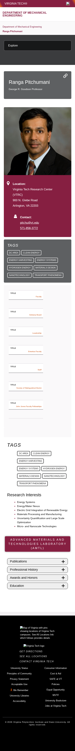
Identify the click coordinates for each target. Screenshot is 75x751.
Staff (40, 370)
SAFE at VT (56, 679)
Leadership (37, 333)
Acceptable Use (19, 684)
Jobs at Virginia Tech (55, 706)
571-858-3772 (29, 228)
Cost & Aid (55, 673)
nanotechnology (19, 275)
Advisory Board (35, 315)
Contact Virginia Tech (38, 661)
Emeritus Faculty (35, 351)
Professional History (24, 569)
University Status (19, 668)
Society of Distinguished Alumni (29, 388)
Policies (56, 684)
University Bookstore (55, 700)
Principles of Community (19, 673)
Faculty (39, 297)
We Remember (20, 690)
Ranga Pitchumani (12, 31)
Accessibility (19, 701)
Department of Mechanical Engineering (22, 26)
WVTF (55, 695)
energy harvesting (20, 260)
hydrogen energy (20, 267)
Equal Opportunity (56, 689)
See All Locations (34, 656)
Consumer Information (55, 668)
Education (17, 586)
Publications (18, 561)
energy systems (46, 260)
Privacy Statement (19, 679)
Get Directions (32, 651)
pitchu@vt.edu (29, 222)
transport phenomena (48, 275)
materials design (45, 267)
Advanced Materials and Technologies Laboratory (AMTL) (37, 544)
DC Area (13, 253)
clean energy (31, 253)
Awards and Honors (24, 577)
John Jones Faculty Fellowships (29, 406)
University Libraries (19, 695)
